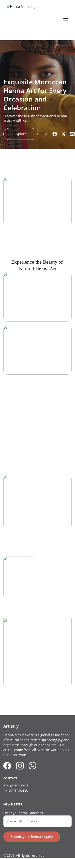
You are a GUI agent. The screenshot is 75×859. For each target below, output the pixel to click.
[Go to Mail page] (72, 134)
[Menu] (65, 20)
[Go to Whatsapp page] (32, 765)
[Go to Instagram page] (48, 134)
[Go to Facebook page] (56, 134)
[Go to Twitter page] (65, 134)
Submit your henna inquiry (32, 836)
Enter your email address (23, 813)
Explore (20, 134)
